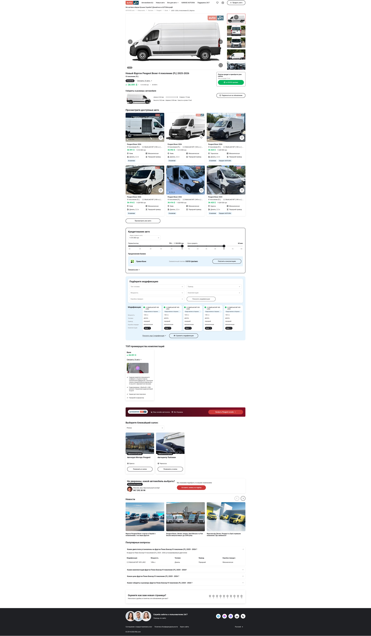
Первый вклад (133, 243)
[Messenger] (224, 616)
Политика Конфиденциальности (166, 627)
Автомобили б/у (147, 3)
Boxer (166, 10)
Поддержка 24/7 (203, 3)
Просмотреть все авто (143, 221)
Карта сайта (184, 627)
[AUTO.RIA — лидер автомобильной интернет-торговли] (132, 3)
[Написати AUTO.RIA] (237, 616)
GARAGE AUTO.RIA (188, 3)
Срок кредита (192, 243)
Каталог (150, 10)
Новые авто (160, 3)
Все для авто (172, 3)
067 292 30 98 (139, 490)
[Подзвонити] (243, 616)
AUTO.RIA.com (130, 10)
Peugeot (159, 10)
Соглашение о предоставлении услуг (139, 627)
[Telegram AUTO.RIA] (218, 616)
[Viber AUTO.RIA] (230, 616)
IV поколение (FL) (132, 76)
